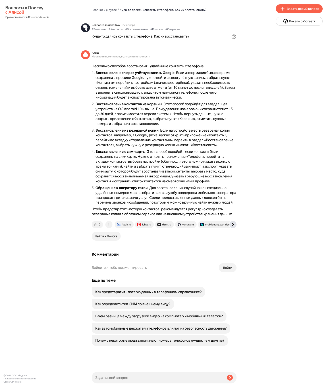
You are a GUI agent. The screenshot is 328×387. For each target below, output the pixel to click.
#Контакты (115, 29)
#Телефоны (99, 29)
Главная (97, 10)
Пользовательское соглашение (20, 378)
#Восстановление (136, 29)
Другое (111, 10)
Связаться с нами (12, 382)
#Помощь (156, 29)
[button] (234, 36)
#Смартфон (172, 29)
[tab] (98, 224)
